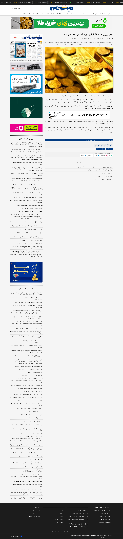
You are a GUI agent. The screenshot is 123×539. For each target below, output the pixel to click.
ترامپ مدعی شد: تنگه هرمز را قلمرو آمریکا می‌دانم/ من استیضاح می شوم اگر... (26, 332)
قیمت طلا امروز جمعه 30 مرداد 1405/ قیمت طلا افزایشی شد (28, 481)
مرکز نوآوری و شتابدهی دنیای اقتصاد (78, 516)
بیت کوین (70, 2)
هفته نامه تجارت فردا (105, 519)
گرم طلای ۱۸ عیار (15, 2)
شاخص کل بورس (51, 2)
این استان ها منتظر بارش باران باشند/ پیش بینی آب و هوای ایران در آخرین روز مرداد (26, 298)
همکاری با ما (60, 522)
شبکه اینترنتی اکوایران (105, 516)
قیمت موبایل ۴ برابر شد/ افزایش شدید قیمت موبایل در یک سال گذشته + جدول (27, 341)
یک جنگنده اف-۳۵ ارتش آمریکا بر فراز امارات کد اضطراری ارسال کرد (27, 226)
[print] (95, 145)
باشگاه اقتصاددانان (57, 14)
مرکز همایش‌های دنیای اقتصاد (79, 513)
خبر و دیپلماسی (109, 14)
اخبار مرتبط (79, 163)
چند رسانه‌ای (38, 14)
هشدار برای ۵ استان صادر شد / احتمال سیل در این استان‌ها (28, 237)
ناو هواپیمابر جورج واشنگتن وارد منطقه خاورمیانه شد (30, 211)
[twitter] (104, 145)
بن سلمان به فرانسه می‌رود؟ (36, 459)
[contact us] (55, 531)
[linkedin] (101, 145)
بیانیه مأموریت (36, 513)
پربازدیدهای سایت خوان (26, 139)
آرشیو (44, 14)
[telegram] (98, 145)
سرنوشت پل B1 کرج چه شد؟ (36, 412)
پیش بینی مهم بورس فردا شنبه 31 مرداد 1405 (32, 415)
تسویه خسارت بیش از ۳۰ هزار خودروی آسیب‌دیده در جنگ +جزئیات (27, 489)
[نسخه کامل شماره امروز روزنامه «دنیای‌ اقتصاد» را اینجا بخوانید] (26, 46)
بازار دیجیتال (69, 14)
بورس (88, 14)
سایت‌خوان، (106, 140)
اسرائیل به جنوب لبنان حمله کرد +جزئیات (33, 391)
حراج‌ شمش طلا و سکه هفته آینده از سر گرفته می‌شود (100, 170)
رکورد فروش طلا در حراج (107, 173)
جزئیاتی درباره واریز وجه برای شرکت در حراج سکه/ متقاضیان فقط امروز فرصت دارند (93, 167)
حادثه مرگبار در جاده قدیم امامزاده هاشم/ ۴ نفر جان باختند (28, 394)
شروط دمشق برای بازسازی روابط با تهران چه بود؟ (31, 229)
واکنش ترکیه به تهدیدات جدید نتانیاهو (33, 421)
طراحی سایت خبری (16, 536)
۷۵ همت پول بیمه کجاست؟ (36, 418)
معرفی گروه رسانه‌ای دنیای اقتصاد (102, 510)
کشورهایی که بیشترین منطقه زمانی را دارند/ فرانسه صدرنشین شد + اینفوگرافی (27, 346)
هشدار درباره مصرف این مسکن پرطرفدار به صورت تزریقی (29, 401)
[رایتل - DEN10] (26, 128)
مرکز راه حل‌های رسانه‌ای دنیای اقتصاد (78, 524)
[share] (58, 531)
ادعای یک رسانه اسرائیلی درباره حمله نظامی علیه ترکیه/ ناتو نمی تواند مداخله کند (26, 201)
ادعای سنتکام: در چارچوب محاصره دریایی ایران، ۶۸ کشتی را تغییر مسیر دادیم (27, 337)
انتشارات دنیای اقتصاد (81, 510)
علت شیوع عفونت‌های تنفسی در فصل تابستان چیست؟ (29, 205)
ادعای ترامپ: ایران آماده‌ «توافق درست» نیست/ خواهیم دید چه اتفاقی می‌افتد (28, 306)
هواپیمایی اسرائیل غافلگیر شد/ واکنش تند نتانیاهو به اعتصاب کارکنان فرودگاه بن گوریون (27, 188)
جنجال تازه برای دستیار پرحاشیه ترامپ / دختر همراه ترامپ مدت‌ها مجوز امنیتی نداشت (27, 356)
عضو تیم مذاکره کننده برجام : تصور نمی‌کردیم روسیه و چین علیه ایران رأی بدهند (26, 174)
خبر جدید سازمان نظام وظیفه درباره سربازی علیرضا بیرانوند (29, 328)
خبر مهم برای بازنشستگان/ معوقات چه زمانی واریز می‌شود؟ (28, 243)
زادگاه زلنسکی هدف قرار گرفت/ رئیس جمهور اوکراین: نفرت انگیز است (26, 398)
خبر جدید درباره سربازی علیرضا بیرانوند (34, 372)
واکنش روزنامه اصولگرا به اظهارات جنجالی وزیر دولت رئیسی (28, 302)
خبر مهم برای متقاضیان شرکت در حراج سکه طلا (102, 179)
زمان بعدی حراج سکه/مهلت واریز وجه (104, 176)
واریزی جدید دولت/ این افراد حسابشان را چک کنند (31, 240)
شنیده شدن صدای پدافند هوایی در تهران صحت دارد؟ (30, 388)
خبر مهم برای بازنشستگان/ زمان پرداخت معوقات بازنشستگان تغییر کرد (27, 193)
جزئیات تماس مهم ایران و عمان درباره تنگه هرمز (31, 434)
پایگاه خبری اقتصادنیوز (104, 522)
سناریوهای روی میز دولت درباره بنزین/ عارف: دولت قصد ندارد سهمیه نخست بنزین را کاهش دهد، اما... (26, 222)
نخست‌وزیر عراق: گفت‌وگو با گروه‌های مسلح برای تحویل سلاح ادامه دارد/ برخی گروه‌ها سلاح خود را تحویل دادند (27, 463)
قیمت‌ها (50, 14)
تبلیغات (61, 513)
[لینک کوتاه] (110, 145)
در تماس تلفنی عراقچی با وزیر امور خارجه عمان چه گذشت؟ (28, 456)
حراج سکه (109, 149)
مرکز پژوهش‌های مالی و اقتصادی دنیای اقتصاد (77, 520)
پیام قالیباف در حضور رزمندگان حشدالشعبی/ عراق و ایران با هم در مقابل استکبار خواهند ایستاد (27, 449)
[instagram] (70, 531)
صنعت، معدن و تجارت (79, 14)
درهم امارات (86, 2)
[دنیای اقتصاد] (61, 8)
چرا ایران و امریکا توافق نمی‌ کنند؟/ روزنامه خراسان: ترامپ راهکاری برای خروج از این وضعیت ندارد (27, 317)
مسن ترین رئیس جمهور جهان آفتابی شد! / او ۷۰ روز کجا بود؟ (28, 197)
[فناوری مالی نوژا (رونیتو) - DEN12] (26, 272)
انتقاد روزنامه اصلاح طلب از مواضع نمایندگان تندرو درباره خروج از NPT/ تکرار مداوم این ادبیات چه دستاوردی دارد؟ (27, 294)
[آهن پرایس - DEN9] (26, 84)
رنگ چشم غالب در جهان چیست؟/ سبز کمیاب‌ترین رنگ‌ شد (29, 366)
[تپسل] (49, 112)
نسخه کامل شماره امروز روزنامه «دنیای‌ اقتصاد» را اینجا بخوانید (26, 60)
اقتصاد (101, 14)
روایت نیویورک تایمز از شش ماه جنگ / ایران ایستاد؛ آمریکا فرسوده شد (27, 425)
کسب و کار (31, 14)
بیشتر (25, 14)
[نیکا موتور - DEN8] (26, 66)
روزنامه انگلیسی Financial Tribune (78, 527)
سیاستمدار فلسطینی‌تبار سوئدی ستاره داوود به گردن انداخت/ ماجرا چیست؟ (27, 404)
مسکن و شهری (94, 14)
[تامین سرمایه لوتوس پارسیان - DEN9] (26, 107)
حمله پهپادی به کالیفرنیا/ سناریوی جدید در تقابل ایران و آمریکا (28, 185)
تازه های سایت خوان (26, 289)
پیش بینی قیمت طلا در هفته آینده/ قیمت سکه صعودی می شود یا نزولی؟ (27, 163)
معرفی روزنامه (36, 510)
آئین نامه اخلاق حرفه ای (34, 516)
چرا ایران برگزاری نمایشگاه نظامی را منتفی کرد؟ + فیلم (30, 408)
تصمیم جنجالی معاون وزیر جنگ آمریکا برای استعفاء (30, 369)
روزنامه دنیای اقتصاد (105, 513)
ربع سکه (116, 2)
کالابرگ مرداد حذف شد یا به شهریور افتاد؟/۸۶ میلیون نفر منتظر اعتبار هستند (26, 233)
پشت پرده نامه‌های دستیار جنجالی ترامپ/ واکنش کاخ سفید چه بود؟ (26, 445)
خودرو (64, 14)
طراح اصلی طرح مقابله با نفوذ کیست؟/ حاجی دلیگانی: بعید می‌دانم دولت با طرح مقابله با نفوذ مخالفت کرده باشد (26, 351)
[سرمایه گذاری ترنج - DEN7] (61, 23)
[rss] (61, 531)
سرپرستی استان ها (59, 519)
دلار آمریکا (32, 2)
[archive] (52, 531)
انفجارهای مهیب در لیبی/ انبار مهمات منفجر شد (31, 376)
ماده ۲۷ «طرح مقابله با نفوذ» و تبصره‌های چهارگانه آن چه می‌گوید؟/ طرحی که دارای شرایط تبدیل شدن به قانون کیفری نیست (26, 493)
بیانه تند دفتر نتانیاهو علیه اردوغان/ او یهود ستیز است (30, 467)
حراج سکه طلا (100, 149)
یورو (100, 2)
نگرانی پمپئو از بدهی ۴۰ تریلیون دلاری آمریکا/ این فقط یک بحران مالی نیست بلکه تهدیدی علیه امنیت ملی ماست (27, 247)
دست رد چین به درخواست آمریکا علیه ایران (32, 208)
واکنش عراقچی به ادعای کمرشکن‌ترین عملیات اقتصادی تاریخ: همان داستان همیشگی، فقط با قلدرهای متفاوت (27, 471)
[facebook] (107, 145)
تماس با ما (60, 510)
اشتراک (61, 516)
